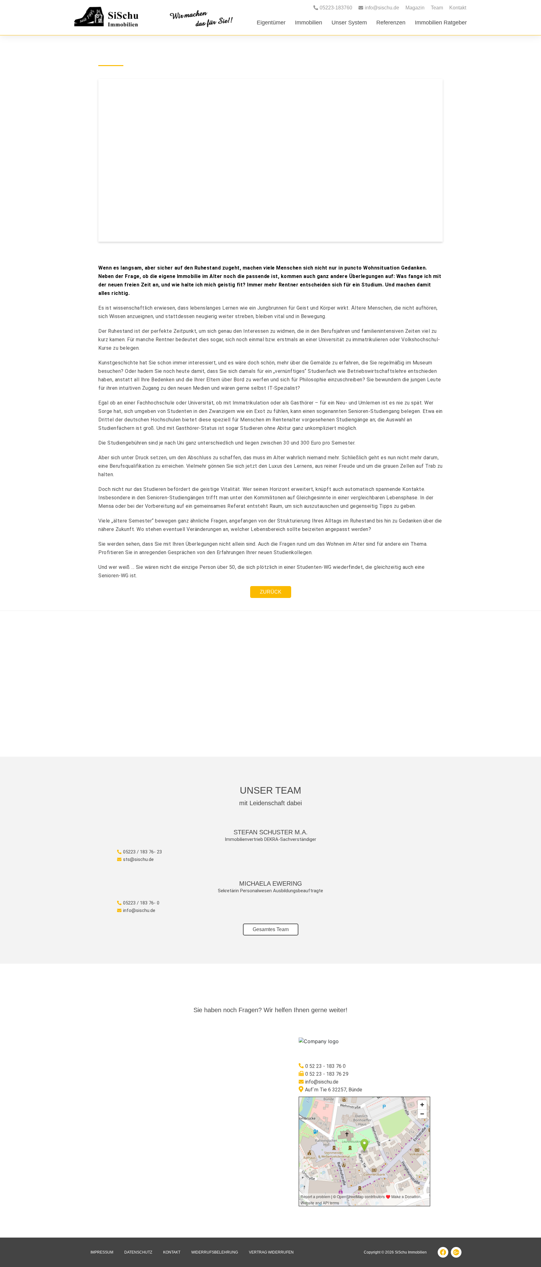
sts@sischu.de (138, 859)
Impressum (101, 1252)
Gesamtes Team (271, 929)
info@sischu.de (139, 910)
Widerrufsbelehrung (214, 1252)
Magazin (415, 7)
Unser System (349, 22)
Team (437, 7)
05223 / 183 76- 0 (141, 903)
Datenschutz (138, 1252)
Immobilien (308, 22)
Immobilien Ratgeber (441, 22)
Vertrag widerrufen (271, 1252)
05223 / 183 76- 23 (142, 852)
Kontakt (457, 7)
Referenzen (390, 22)
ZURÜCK (270, 592)
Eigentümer (271, 22)
